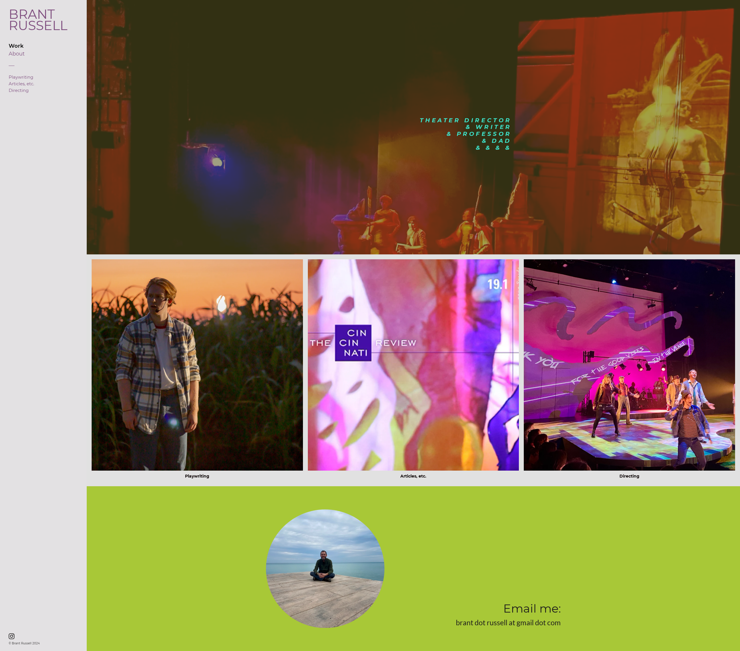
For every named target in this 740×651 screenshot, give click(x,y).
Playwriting (21, 77)
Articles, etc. (21, 83)
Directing (19, 90)
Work (16, 46)
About (17, 54)
